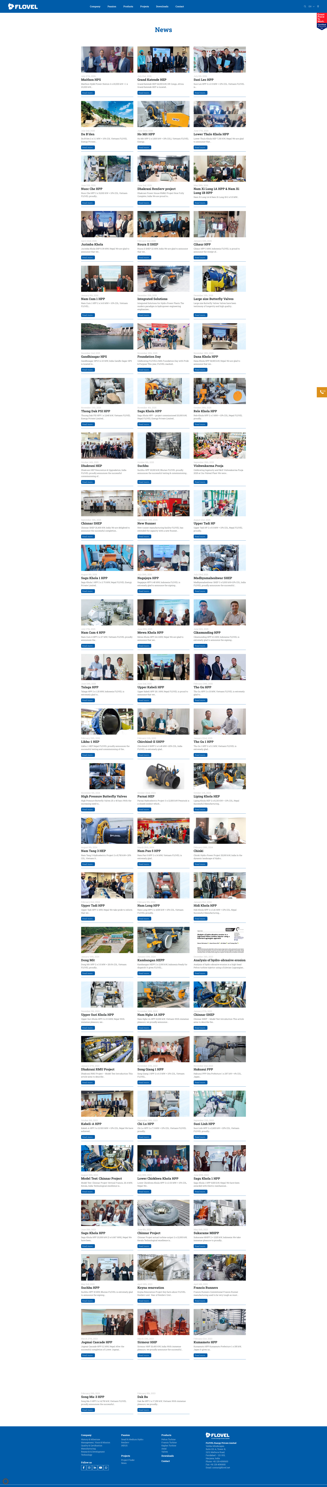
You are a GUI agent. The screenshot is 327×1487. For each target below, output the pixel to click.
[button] (5, 1481)
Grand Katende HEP (151, 80)
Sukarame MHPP (206, 1233)
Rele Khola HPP (205, 411)
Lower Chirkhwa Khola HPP (157, 1178)
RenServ (125, 1442)
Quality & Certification (91, 1445)
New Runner (146, 523)
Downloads (167, 1455)
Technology (86, 1454)
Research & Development (93, 1451)
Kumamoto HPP (205, 1342)
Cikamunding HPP (207, 632)
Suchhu (143, 466)
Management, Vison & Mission (95, 1442)
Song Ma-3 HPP (92, 1397)
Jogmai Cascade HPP (96, 1342)
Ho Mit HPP (146, 134)
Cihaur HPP (202, 244)
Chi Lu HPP (145, 1124)
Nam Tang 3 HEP (93, 851)
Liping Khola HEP (207, 796)
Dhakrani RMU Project (97, 1069)
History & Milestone (90, 1439)
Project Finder (128, 1460)
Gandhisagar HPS (94, 357)
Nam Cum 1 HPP (93, 299)
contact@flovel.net (221, 1467)
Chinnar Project (148, 1233)
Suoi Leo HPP (204, 80)
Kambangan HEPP (151, 960)
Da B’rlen (87, 134)
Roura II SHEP (147, 244)
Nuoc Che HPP (91, 189)
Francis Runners (206, 1288)
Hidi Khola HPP (205, 905)
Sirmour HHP (147, 1342)
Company (86, 1435)
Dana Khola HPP (206, 357)
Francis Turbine (169, 1442)
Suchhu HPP (90, 1288)
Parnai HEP (145, 796)
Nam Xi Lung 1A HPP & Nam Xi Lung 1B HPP (216, 191)
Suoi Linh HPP (204, 1124)
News (124, 1463)
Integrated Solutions (152, 299)
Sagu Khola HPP (149, 411)
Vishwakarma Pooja (208, 466)
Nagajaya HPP (148, 578)
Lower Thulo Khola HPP (211, 134)
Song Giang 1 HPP (150, 1069)
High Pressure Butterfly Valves (104, 796)
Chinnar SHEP (91, 523)
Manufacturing (88, 1448)
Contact (165, 1461)
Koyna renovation (150, 1288)
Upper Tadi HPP (93, 905)
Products (166, 1435)
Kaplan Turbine (168, 1445)
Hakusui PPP (203, 1069)
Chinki (198, 851)
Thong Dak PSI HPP (95, 411)
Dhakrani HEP (91, 466)
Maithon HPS (91, 80)
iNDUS (124, 1445)
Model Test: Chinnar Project (101, 1178)
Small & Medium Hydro (132, 1439)
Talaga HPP (89, 687)
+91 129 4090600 (221, 1461)
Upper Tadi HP (204, 523)
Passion (125, 1435)
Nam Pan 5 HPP (149, 851)
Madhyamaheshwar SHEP (213, 578)
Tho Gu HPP (202, 687)
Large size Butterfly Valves (213, 299)
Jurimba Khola (92, 244)
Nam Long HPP (148, 905)
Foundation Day (149, 357)
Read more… (88, 92)
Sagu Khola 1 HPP (94, 578)
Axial (164, 1448)
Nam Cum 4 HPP (93, 632)
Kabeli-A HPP (91, 1124)
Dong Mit (88, 960)
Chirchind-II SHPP (150, 742)
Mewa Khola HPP (150, 632)
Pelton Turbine (168, 1439)
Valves (164, 1451)
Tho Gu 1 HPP (204, 742)
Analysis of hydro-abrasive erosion (220, 960)
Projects (125, 1455)
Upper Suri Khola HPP (97, 1015)
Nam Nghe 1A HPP (151, 1015)
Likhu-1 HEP (90, 742)
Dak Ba (142, 1397)
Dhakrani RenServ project (156, 189)
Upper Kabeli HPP (150, 687)
